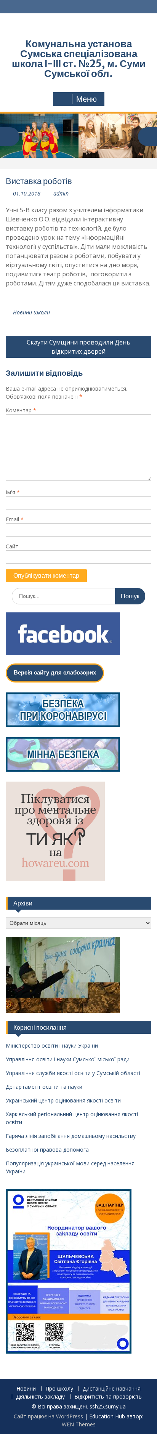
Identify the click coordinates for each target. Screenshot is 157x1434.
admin (61, 193)
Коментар (21, 410)
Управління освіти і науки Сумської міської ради (68, 1059)
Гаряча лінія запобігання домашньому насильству (71, 1135)
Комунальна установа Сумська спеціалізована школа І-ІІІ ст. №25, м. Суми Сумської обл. (79, 58)
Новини (26, 1388)
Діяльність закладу (40, 1396)
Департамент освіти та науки (44, 1086)
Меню (86, 99)
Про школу (59, 1388)
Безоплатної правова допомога (47, 1149)
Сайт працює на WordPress (48, 1416)
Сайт (12, 546)
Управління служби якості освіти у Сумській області (73, 1073)
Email (15, 519)
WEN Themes (79, 1424)
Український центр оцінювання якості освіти (63, 1100)
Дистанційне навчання (112, 1388)
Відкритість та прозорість (108, 1396)
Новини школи (31, 312)
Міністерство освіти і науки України (52, 1045)
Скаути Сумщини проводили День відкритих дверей (78, 347)
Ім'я (13, 492)
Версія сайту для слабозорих (55, 672)
